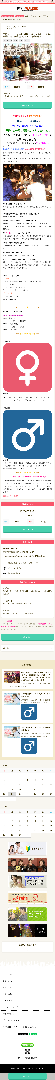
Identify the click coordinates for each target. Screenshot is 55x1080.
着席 (20, 40)
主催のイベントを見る (11, 496)
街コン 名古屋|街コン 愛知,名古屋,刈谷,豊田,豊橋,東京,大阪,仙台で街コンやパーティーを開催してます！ (27, 9)
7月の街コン (19, 16)
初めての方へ (8, 987)
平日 (15, 40)
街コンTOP (7, 974)
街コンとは (7, 981)
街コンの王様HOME (7, 16)
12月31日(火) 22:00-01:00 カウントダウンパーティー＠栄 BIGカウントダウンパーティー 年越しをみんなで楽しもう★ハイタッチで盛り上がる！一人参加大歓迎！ (36, 676)
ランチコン (8, 40)
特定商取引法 (8, 1013)
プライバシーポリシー (12, 1020)
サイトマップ (8, 1000)
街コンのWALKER (23, 1068)
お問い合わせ (8, 994)
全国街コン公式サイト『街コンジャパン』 (20, 1026)
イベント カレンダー (11, 1007)
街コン (27, 40)
